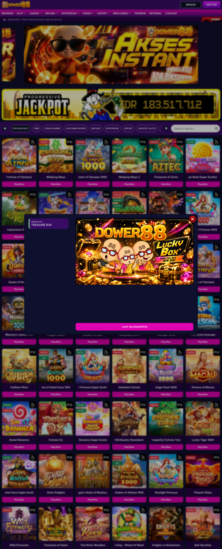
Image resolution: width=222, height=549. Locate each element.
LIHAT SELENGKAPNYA (134, 326)
